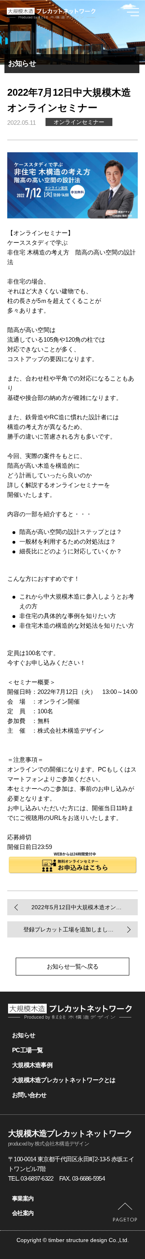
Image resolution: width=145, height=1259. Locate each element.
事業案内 (22, 1198)
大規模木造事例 (32, 1064)
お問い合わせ (29, 1094)
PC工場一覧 (27, 1050)
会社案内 (22, 1213)
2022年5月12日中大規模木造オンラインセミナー (84, 907)
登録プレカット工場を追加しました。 (71, 929)
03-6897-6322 (37, 1178)
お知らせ (23, 1035)
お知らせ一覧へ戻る (72, 966)
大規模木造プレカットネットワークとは (64, 1079)
